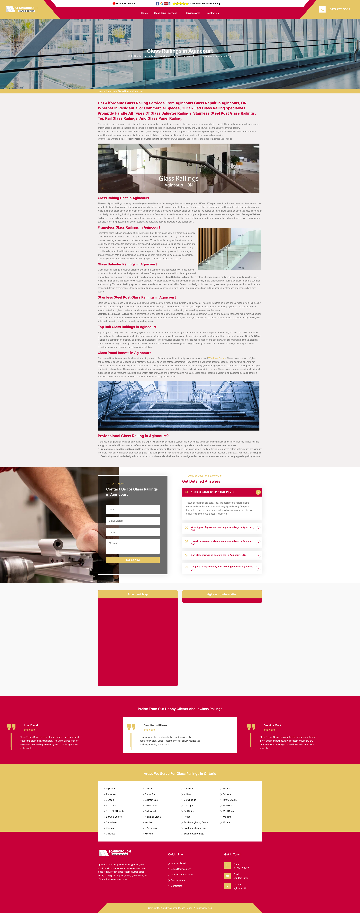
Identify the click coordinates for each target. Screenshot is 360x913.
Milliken (187, 794)
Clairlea (110, 828)
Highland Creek (153, 817)
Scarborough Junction (195, 828)
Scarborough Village (194, 833)
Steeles (226, 788)
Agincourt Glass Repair (180, 908)
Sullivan (227, 794)
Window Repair (178, 863)
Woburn (226, 822)
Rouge (187, 817)
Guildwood (150, 811)
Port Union (189, 811)
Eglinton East (151, 800)
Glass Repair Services (165, 13)
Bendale (110, 800)
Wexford (227, 817)
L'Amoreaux (151, 828)
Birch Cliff (111, 805)
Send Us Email (240, 878)
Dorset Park (151, 794)
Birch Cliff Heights (115, 811)
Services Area (192, 13)
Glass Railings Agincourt (130, 91)
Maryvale (188, 788)
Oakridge (188, 805)
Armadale (111, 794)
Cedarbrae (111, 822)
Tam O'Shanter (230, 800)
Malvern (149, 833)
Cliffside (149, 788)
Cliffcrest (110, 833)
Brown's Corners (114, 817)
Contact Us (213, 13)
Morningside (190, 800)
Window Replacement (182, 874)
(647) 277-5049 (339, 9)
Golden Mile (151, 805)
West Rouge (229, 811)
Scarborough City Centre (196, 822)
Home (144, 13)
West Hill (227, 805)
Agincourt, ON (240, 888)
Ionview (149, 822)
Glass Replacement (181, 869)
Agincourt (111, 91)
